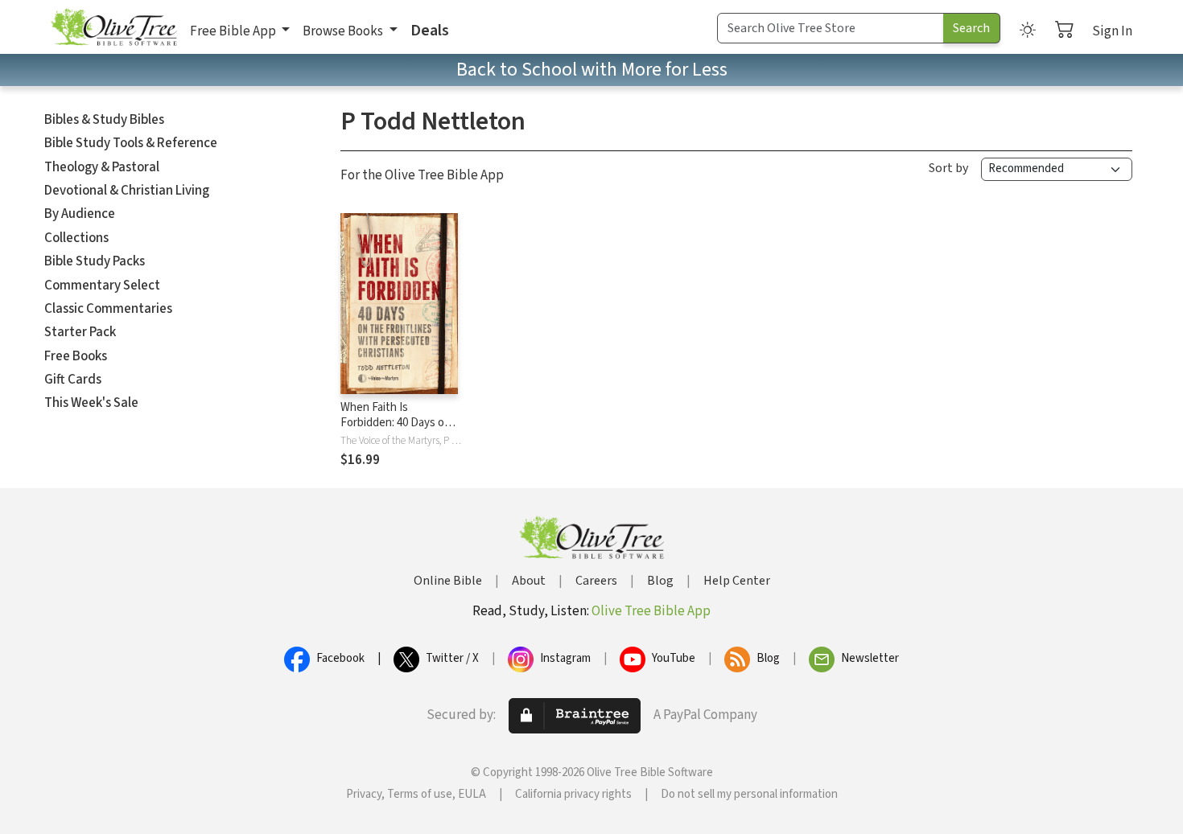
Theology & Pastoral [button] (101, 167)
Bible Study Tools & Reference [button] (130, 143)
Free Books (75, 356)
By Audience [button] (79, 214)
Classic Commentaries (108, 308)
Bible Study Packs (94, 261)
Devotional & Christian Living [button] (126, 190)
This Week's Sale (91, 403)
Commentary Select (102, 285)
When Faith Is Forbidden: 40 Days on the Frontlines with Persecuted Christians (396, 430)
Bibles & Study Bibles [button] (104, 119)
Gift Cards (72, 379)
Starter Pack (80, 332)
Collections (76, 238)
